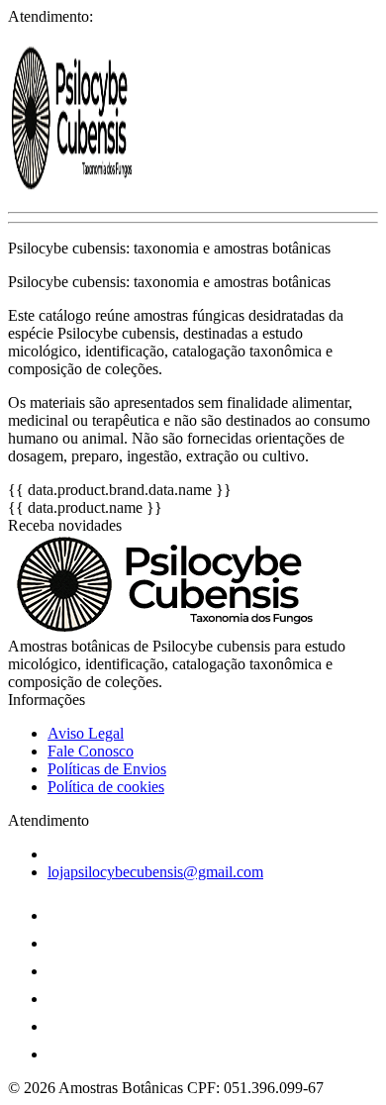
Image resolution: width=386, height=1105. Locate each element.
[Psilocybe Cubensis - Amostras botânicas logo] (82, 186)
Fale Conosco (91, 751)
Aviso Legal (86, 733)
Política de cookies (106, 786)
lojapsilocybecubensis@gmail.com (155, 871)
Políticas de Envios (107, 768)
